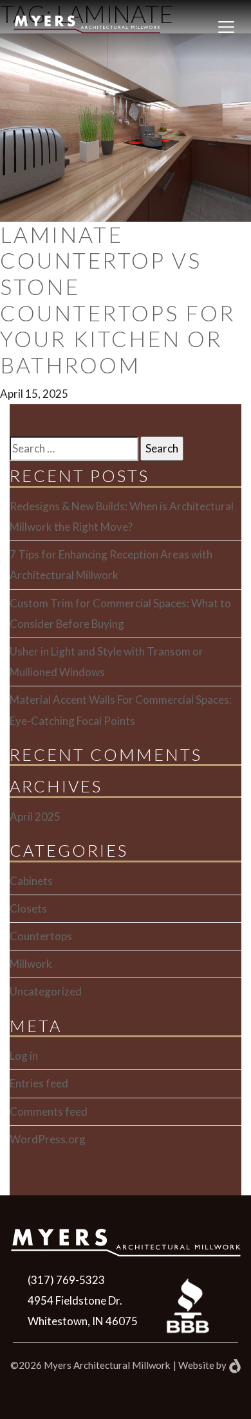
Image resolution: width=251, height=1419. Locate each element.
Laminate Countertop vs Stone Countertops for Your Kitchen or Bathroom (118, 300)
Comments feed (49, 1111)
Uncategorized (46, 991)
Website (196, 1365)
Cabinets (31, 881)
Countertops (41, 936)
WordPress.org (48, 1139)
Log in (24, 1055)
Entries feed (39, 1083)
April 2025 (35, 816)
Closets (28, 908)
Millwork (31, 963)
